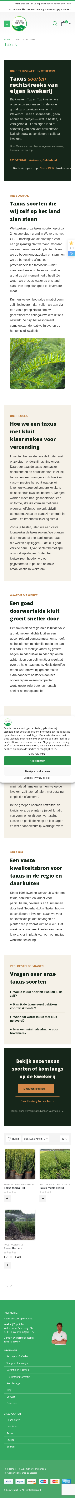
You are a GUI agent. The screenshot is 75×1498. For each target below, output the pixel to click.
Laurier (10, 1439)
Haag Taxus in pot (47, 1184)
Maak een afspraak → (36, 1088)
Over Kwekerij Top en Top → (37, 1101)
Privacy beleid (42, 777)
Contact (11, 1396)
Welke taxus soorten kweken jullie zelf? (36, 993)
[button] (7, 24)
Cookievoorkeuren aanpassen (22, 1473)
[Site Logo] (19, 23)
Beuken (11, 1446)
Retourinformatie (20, 1376)
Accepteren (38, 761)
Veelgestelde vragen (17, 1363)
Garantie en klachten (18, 1369)
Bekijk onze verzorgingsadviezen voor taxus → (37, 1111)
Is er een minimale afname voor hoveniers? (34, 1031)
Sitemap (11, 1468)
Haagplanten (13, 1419)
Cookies (28, 777)
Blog (9, 1389)
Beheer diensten (37, 753)
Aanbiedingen (14, 1383)
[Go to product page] (20, 1164)
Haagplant (9, 1184)
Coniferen (12, 1426)
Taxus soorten (27, 1184)
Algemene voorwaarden (33, 1468)
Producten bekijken (7, 1198)
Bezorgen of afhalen (17, 1356)
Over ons (12, 1403)
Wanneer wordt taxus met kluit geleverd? (33, 1018)
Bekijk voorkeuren (37, 771)
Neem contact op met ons (18, 1318)
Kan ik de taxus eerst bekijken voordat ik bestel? (33, 1006)
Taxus (17, 1184)
